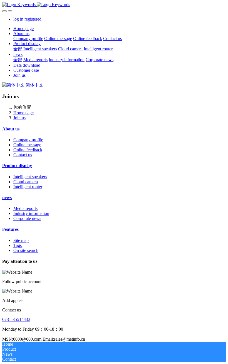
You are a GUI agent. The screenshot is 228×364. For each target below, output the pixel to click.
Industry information (31, 213)
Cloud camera (25, 181)
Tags (17, 245)
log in (18, 19)
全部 (17, 48)
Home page (23, 28)
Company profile (28, 139)
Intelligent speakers (30, 176)
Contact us (22, 154)
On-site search (25, 250)
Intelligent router (27, 186)
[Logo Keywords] (114, 4)
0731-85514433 (16, 319)
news (7, 197)
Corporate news (27, 218)
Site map (21, 240)
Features (10, 229)
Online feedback (27, 149)
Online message (27, 144)
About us (10, 129)
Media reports (25, 208)
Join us (19, 117)
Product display (17, 165)
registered (32, 19)
